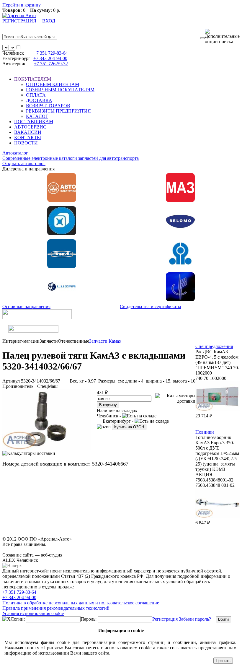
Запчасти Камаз (105, 341)
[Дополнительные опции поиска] (222, 36)
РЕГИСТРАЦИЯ (19, 20)
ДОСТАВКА (39, 100)
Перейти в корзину (21, 4)
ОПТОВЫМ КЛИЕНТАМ (52, 84)
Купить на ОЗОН (129, 427)
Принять (223, 660)
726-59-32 (51, 63)
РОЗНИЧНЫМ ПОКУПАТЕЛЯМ (60, 89)
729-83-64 (51, 53)
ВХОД (48, 20)
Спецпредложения (214, 346)
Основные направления (26, 306)
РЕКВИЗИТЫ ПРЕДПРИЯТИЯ (58, 110)
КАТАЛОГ (37, 116)
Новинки (204, 432)
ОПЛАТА (36, 94)
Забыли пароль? (195, 619)
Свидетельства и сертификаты (150, 306)
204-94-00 (50, 58)
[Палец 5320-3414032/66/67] (46, 447)
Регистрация (165, 619)
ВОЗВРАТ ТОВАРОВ (48, 105)
